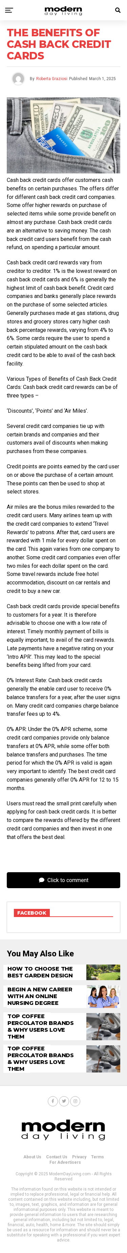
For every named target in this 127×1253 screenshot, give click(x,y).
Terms (97, 1157)
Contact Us (56, 1157)
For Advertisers (65, 1162)
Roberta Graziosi (51, 78)
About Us (32, 1157)
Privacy (79, 1157)
